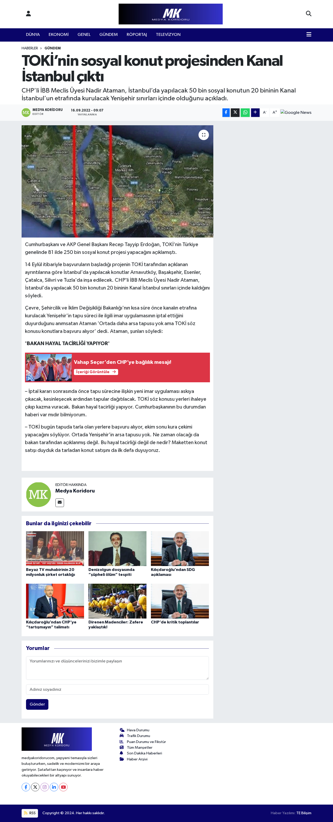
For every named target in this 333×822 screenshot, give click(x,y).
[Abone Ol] (295, 112)
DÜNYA (33, 34)
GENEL (84, 34)
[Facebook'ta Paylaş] (226, 112)
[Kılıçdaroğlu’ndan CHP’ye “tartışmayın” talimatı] (55, 601)
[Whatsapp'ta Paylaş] (245, 112)
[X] (35, 787)
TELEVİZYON (168, 34)
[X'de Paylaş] (235, 112)
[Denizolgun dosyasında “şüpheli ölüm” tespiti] (117, 548)
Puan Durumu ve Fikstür (146, 742)
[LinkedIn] (54, 787)
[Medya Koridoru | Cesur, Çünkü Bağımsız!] (171, 14)
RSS (32, 813)
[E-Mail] (59, 502)
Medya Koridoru (75, 491)
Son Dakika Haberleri (144, 753)
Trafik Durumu (138, 736)
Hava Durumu (138, 730)
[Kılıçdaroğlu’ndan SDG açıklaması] (180, 548)
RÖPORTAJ (137, 34)
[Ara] (308, 14)
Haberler (30, 48)
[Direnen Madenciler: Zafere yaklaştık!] (117, 601)
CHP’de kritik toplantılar (175, 622)
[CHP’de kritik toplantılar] (180, 601)
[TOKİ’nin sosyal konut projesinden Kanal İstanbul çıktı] (117, 181)
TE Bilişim (303, 813)
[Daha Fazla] (255, 112)
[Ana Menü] (308, 34)
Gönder (37, 704)
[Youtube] (63, 787)
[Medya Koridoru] (38, 494)
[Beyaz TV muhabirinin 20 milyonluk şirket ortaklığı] (55, 548)
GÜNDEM (108, 34)
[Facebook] (26, 787)
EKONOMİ (59, 34)
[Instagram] (44, 787)
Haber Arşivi (137, 759)
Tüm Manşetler (139, 747)
